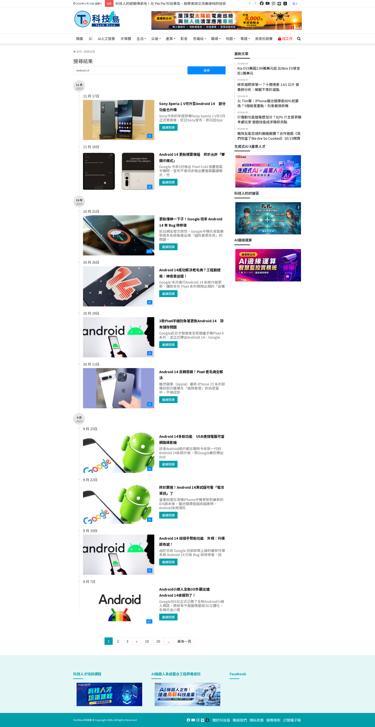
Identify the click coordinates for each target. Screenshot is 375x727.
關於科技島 (221, 720)
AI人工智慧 (106, 38)
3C (90, 38)
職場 (214, 38)
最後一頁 (184, 641)
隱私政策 (257, 720)
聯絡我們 (240, 720)
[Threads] (285, 3)
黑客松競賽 (264, 38)
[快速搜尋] (299, 39)
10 (147, 641)
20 (158, 641)
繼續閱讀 (168, 127)
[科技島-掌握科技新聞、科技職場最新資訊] (97, 19)
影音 (184, 38)
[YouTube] (268, 3)
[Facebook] (262, 3)
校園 (229, 38)
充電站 (198, 38)
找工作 (287, 38)
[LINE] (279, 3)
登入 (295, 3)
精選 (79, 38)
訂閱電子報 (292, 720)
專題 (243, 38)
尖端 (154, 38)
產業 (169, 38)
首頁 (79, 51)
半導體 (126, 38)
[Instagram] (273, 3)
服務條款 (273, 720)
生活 (140, 38)
